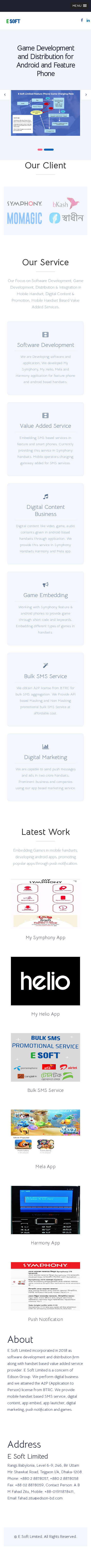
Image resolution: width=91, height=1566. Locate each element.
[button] (79, 5)
